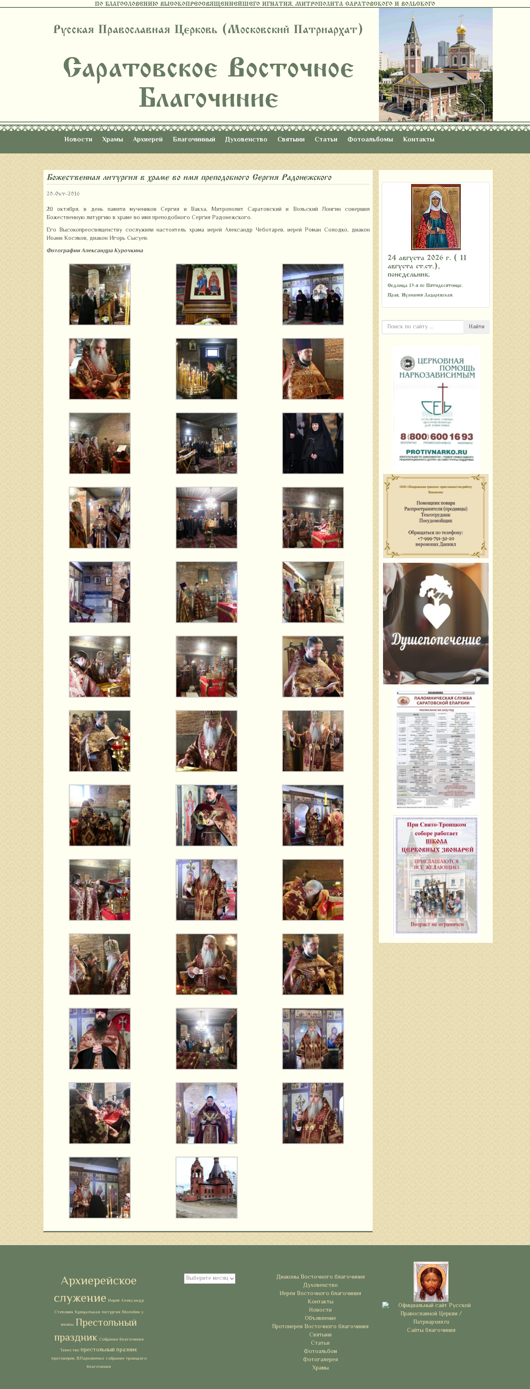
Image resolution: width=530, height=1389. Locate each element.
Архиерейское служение (95, 1290)
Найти (476, 327)
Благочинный (194, 140)
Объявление (320, 1318)
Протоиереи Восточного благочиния (320, 1327)
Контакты (418, 140)
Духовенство (246, 140)
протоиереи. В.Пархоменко (77, 1358)
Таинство (69, 1350)
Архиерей (148, 140)
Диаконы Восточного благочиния (320, 1277)
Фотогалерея (320, 1360)
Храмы (112, 140)
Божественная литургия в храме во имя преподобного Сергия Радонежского (188, 177)
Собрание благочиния (121, 1339)
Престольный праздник (95, 1330)
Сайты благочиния (431, 1330)
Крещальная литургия (97, 1312)
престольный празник (109, 1350)
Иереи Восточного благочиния (320, 1293)
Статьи (326, 140)
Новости (78, 140)
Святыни (291, 140)
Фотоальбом (320, 1351)
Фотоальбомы (370, 140)
